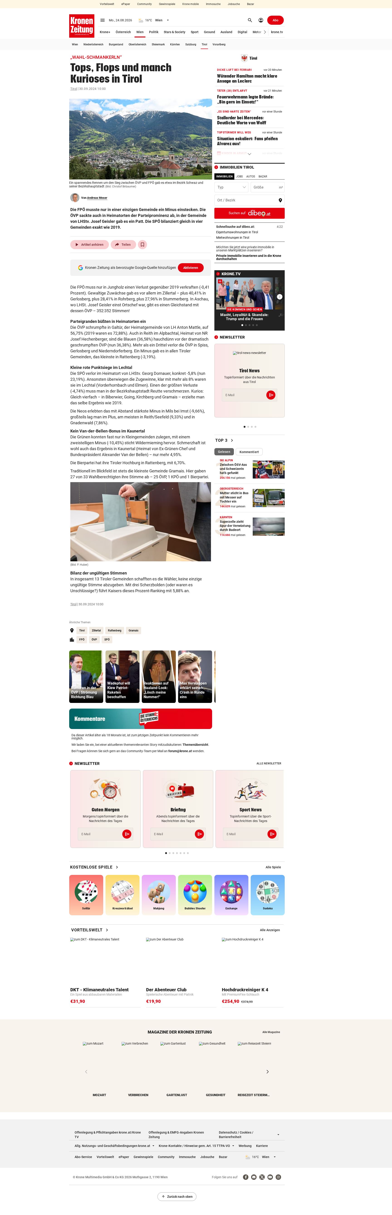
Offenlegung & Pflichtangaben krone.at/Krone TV (108, 1135)
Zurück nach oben (177, 1196)
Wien (140, 32)
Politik (153, 32)
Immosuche (213, 4)
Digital (242, 32)
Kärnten (175, 44)
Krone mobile (190, 4)
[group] (86, 676)
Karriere (262, 1146)
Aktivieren (190, 268)
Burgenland (116, 44)
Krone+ (105, 32)
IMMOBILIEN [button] (224, 176)
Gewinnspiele (167, 4)
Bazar (250, 4)
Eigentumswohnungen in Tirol (249, 232)
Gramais (133, 630)
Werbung (245, 1146)
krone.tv (277, 32)
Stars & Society (174, 32)
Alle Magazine (271, 1032)
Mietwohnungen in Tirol (246, 237)
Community (144, 4)
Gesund (209, 32)
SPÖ (107, 639)
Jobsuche (234, 4)
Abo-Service (83, 1157)
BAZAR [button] (263, 176)
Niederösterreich (93, 44)
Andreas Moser (97, 197)
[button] (265, 32)
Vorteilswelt (107, 4)
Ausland (226, 32)
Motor (257, 32)
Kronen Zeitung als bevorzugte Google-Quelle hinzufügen (141, 267)
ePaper (125, 4)
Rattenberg (114, 630)
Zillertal (96, 630)
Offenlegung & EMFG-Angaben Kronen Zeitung (176, 1135)
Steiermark (158, 44)
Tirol (204, 44)
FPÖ (81, 639)
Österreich (123, 32)
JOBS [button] (239, 176)
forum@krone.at (180, 751)
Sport (194, 32)
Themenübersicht (195, 744)
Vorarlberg (219, 44)
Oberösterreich (137, 44)
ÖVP (94, 639)
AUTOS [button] (250, 176)
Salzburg (190, 44)
